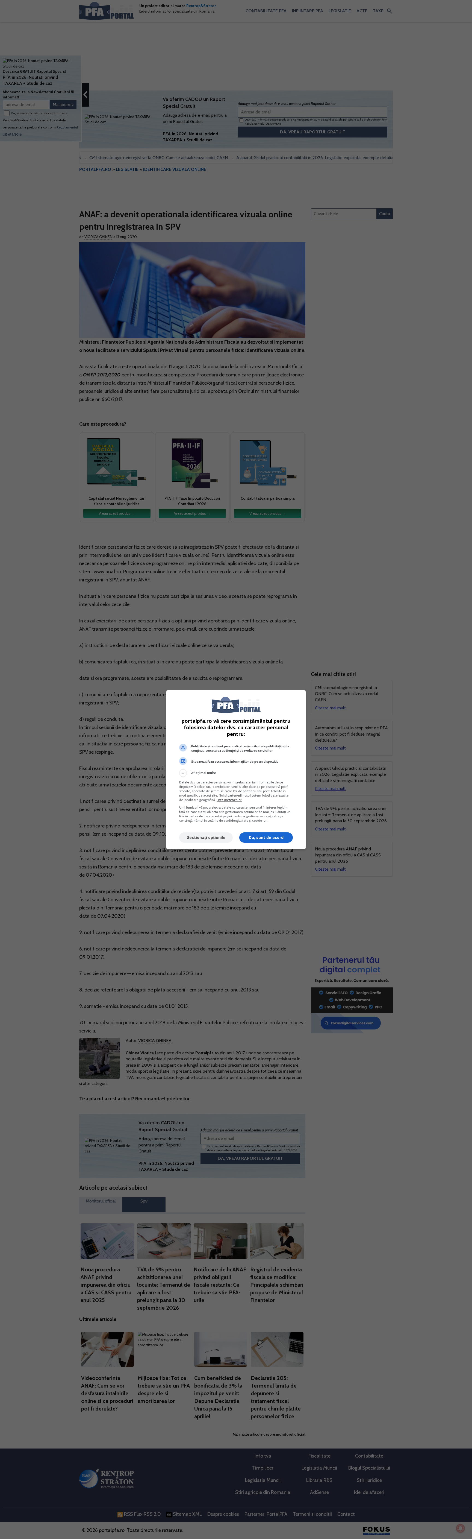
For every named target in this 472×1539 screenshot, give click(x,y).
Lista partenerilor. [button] (229, 800)
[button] (236, 773)
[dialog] (236, 769)
